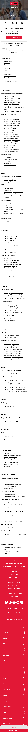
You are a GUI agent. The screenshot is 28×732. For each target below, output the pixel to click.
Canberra (19, 49)
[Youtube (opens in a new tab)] (17, 602)
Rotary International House (11, 441)
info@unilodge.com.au (15, 619)
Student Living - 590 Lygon (11, 125)
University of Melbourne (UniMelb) (13, 511)
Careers (6, 72)
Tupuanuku (7, 466)
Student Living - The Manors (11, 260)
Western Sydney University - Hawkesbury (15, 204)
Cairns (14, 49)
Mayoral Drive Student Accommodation (14, 464)
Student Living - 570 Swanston (12, 123)
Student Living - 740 (9, 121)
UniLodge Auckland (9, 453)
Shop (5, 65)
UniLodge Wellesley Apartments (12, 455)
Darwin (24, 49)
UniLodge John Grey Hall (11, 421)
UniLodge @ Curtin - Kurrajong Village (14, 385)
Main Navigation (8, 43)
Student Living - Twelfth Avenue (12, 264)
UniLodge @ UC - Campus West (12, 305)
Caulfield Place (8, 157)
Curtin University (8, 527)
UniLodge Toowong (9, 240)
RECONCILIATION (14, 588)
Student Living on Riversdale (12, 149)
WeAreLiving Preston (10, 165)
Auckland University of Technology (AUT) (15, 534)
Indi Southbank (8, 161)
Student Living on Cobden (11, 143)
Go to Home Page (14, 37)
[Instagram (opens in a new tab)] (14, 602)
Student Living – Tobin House (12, 355)
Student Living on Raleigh (11, 142)
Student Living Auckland (10, 459)
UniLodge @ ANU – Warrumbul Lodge (14, 295)
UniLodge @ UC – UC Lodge (12, 308)
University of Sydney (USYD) (12, 494)
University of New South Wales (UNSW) (15, 496)
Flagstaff (18, 102)
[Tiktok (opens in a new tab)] (21, 602)
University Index (18, 43)
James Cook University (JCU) (12, 486)
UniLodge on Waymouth (10, 337)
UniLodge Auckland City (10, 457)
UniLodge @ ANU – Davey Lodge (13, 296)
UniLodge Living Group (14, 593)
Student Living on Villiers (11, 145)
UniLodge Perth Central (10, 373)
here (12, 20)
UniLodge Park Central (10, 242)
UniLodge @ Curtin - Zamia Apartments (14, 389)
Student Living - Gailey (10, 258)
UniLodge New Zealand (14, 591)
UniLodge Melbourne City (11, 100)
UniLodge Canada (14, 585)
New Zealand (12, 50)
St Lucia (6, 274)
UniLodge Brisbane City (10, 236)
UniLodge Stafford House (11, 462)
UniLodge (12, 15)
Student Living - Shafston (11, 268)
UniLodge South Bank (10, 238)
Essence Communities (14, 563)
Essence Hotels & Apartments (14, 566)
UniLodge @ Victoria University (12, 111)
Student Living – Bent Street (11, 344)
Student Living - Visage (10, 266)
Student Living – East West (11, 347)
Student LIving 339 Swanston (12, 140)
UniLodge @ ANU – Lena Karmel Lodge (15, 298)
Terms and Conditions (10, 76)
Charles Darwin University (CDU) (13, 521)
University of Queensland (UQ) (12, 484)
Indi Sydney (7, 221)
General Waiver (14, 582)
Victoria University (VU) (10, 513)
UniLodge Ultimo (8, 182)
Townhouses (7, 440)
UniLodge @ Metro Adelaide (11, 335)
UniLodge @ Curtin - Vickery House (13, 382)
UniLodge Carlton (9, 96)
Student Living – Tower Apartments (13, 357)
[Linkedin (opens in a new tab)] (10, 602)
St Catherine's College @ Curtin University (15, 391)
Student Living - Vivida (10, 147)
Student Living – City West (11, 346)
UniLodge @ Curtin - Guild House (13, 384)
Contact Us (7, 68)
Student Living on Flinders (11, 138)
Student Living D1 (9, 130)
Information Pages (14, 45)
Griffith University (9, 488)
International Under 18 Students (12, 547)
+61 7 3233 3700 (15, 612)
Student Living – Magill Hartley (12, 353)
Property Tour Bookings (10, 81)
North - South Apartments (11, 151)
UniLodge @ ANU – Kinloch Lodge (13, 293)
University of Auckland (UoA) (12, 536)
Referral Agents (8, 66)
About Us (6, 78)
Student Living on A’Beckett (11, 136)
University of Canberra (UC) (11, 503)
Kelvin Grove (7, 278)
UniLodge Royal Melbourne (11, 104)
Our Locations (8, 61)
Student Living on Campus (11, 134)
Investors (6, 79)
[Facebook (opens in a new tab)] (6, 602)
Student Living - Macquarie (11, 262)
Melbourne (6, 50)
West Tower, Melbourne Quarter (12, 159)
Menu (14, 727)
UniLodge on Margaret (10, 252)
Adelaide (3, 49)
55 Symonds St (8, 460)
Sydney (23, 50)
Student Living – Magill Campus (12, 351)
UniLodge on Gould (9, 320)
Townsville (14, 52)
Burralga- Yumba (8, 436)
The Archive (7, 163)
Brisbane (9, 49)
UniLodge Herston (9, 244)
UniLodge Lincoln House (10, 106)
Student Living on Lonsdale (11, 117)
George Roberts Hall (9, 438)
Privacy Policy (8, 74)
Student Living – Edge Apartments (13, 349)
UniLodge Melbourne (10, 102)
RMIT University (8, 515)
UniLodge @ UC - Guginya (11, 307)
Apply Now (14, 730)
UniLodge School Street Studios (12, 245)
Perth (18, 50)
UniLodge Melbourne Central (12, 98)
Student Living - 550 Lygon (11, 119)
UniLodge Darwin (9, 406)
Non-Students (7, 549)
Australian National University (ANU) (14, 504)
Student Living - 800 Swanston (12, 127)
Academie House (8, 319)
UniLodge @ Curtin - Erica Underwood (14, 380)
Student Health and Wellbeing (12, 551)
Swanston (17, 121)
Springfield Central (9, 276)
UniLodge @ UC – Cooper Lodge (13, 312)
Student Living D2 (9, 132)
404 (17, 15)
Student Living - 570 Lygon (11, 129)
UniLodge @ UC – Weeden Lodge (13, 310)
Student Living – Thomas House (12, 359)
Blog (5, 70)
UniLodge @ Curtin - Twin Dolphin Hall (14, 387)
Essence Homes (14, 596)
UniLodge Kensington (10, 180)
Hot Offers (7, 63)
